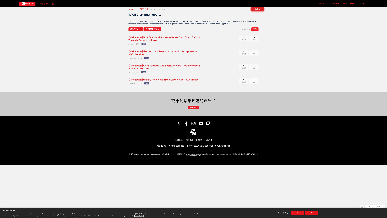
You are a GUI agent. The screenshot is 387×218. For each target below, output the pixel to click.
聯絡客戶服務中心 (349, 4)
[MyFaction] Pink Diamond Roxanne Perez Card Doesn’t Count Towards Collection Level (165, 39)
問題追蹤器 (335, 4)
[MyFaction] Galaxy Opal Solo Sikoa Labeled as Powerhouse (163, 79)
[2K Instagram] (193, 124)
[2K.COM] (193, 132)
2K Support (132, 9)
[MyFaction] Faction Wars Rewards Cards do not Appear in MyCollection (162, 53)
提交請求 (193, 107)
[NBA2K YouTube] (201, 124)
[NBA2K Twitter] (179, 124)
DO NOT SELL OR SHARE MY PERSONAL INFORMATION (208, 146)
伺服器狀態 (44, 4)
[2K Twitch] (208, 124)
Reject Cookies (311, 213)
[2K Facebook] (186, 124)
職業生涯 (189, 140)
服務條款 (199, 140)
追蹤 (255, 29)
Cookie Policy (139, 216)
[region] (193, 213)
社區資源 (209, 140)
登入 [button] (364, 4)
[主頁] (27, 4)
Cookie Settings (176, 146)
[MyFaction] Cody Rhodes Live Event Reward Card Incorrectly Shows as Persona (164, 67)
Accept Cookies (297, 213)
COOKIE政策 (161, 146)
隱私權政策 (179, 140)
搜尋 (256, 9)
